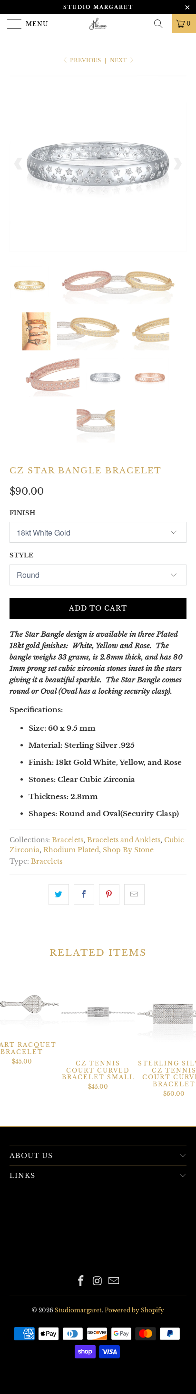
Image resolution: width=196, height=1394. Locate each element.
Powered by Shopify (134, 1310)
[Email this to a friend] (134, 894)
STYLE (21, 555)
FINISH (22, 513)
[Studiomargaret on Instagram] (97, 1281)
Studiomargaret (78, 1310)
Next (119, 60)
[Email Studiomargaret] (114, 1281)
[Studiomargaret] (98, 23)
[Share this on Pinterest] (109, 894)
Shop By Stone (128, 850)
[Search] (161, 23)
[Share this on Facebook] (84, 894)
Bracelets (67, 840)
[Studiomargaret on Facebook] (81, 1281)
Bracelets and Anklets (123, 840)
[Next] (177, 163)
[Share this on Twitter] (59, 894)
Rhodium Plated (71, 850)
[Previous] (19, 163)
